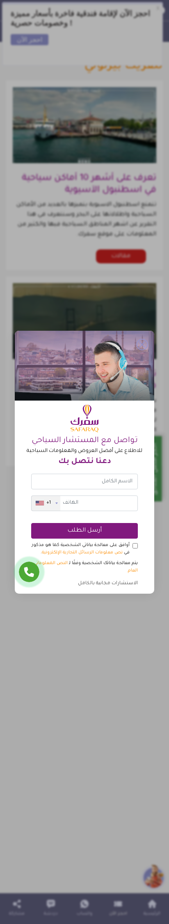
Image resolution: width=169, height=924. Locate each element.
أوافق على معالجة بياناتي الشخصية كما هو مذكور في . (81, 549)
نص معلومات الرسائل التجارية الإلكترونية (82, 552)
